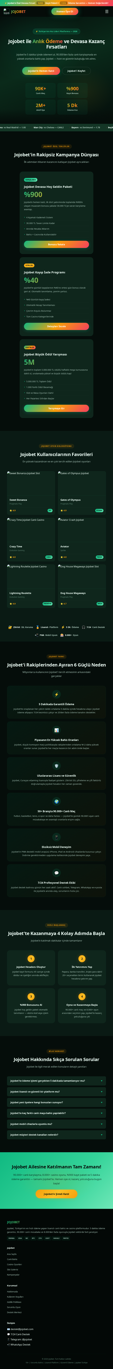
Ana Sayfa (11, 1254)
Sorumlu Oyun (13, 1307)
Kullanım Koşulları (15, 1296)
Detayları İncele (56, 326)
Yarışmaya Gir (56, 408)
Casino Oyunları (14, 1264)
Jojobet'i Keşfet (76, 70)
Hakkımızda (12, 1291)
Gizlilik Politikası (14, 1302)
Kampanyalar (13, 1274)
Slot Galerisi (12, 1269)
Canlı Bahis (12, 1259)
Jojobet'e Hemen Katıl (41, 71)
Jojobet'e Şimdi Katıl (56, 1194)
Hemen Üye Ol (64, 11)
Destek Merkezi (14, 1312)
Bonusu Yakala (56, 244)
